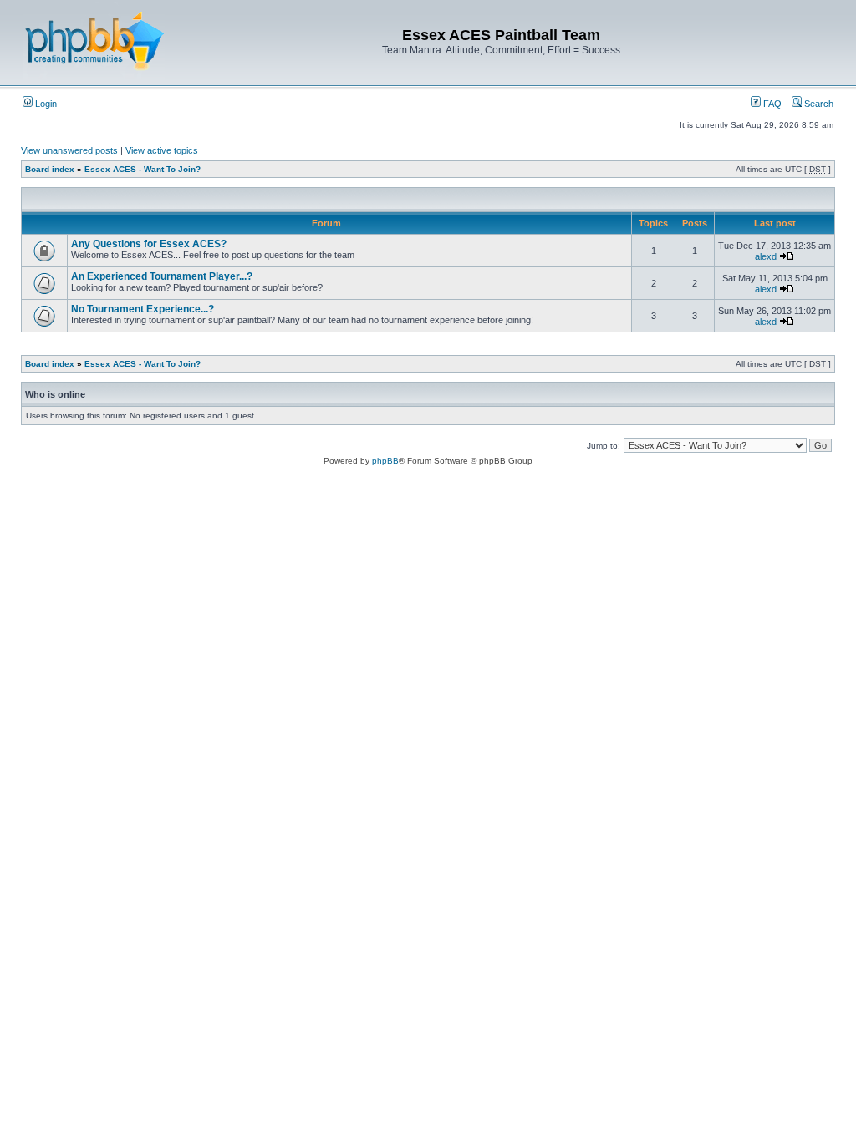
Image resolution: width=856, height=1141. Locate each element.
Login (45, 104)
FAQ (771, 104)
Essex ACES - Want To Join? (142, 169)
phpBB (385, 460)
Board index (49, 169)
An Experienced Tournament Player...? (161, 276)
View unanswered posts (69, 150)
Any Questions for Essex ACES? (149, 244)
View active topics (161, 150)
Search (817, 104)
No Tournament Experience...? (142, 309)
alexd (766, 256)
